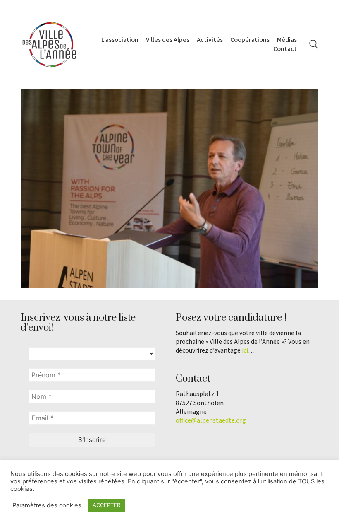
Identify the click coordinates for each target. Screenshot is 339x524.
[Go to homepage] (50, 44)
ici (245, 350)
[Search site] (313, 45)
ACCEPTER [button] (106, 505)
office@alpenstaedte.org (211, 420)
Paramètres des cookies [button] (46, 505)
